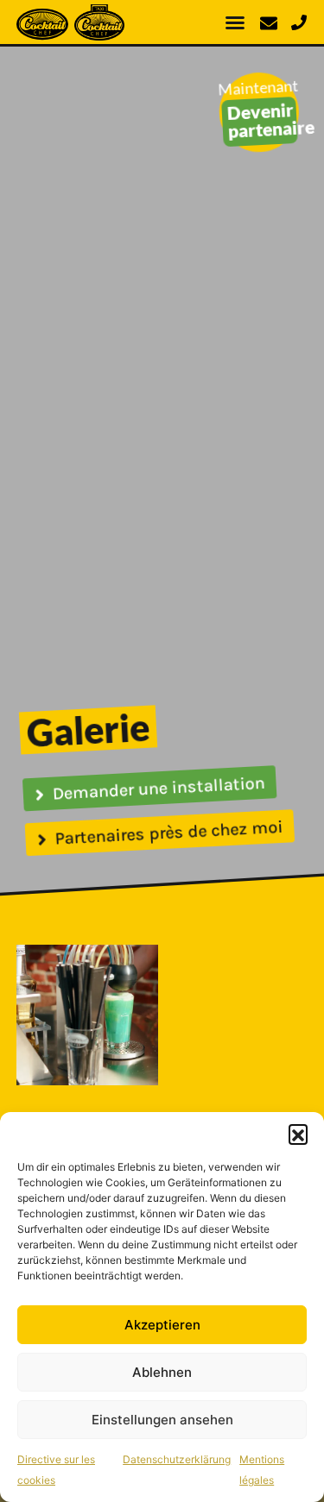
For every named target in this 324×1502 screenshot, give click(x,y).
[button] (298, 1133)
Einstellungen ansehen (162, 1419)
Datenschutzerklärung (177, 1459)
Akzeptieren (162, 1325)
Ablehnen (162, 1372)
